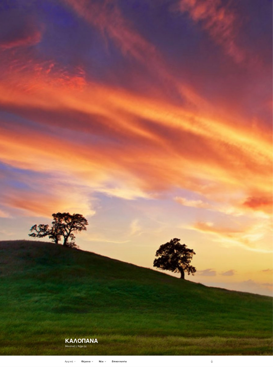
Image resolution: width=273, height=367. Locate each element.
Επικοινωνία (119, 361)
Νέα (101, 361)
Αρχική (69, 361)
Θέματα (86, 361)
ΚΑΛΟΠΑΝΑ (81, 340)
